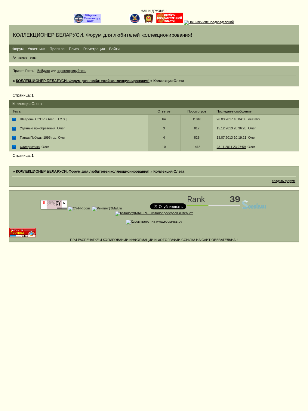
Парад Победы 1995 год (38, 137)
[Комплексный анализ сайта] (22, 236)
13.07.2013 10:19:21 (231, 137)
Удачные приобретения (37, 128)
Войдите (43, 71)
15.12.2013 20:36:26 (231, 128)
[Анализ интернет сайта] (79, 208)
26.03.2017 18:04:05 (231, 119)
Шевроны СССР (32, 119)
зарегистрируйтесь (71, 71)
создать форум (283, 181)
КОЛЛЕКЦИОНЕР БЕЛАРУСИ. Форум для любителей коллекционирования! (82, 81)
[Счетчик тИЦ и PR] (54, 208)
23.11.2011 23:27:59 (231, 147)
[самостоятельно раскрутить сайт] (254, 208)
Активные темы (24, 57)
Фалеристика (30, 147)
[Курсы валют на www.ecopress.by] (154, 221)
